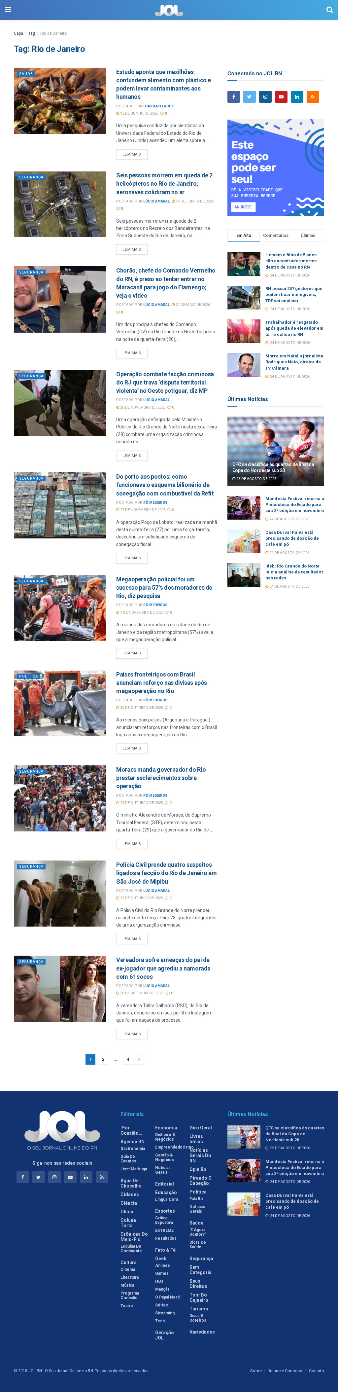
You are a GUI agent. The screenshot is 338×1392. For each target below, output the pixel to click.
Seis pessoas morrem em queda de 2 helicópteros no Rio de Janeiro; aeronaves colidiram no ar (164, 183)
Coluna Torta (128, 1223)
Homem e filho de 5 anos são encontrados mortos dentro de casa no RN (291, 260)
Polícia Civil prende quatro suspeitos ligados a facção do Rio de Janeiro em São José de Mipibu (166, 873)
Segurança (31, 177)
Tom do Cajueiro (198, 1297)
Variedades (202, 1332)
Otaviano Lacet (158, 106)
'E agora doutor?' (197, 1232)
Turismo (198, 1308)
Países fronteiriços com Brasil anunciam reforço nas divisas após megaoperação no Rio (161, 682)
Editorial (164, 1184)
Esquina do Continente (131, 1248)
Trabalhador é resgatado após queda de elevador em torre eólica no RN (294, 328)
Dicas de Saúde (197, 1244)
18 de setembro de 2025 (141, 993)
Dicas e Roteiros (197, 1318)
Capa (18, 33)
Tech (160, 1321)
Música (127, 1285)
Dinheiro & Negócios (165, 1137)
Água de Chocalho (131, 1183)
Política (28, 676)
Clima (126, 1211)
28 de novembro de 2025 (142, 407)
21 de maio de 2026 (192, 305)
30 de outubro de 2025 (141, 708)
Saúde (26, 74)
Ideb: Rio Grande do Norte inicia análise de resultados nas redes (294, 572)
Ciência (128, 1203)
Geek (160, 1258)
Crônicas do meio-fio (134, 1236)
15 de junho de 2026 (138, 113)
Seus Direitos (198, 1283)
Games (162, 1273)
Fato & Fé (165, 1250)
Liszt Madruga (133, 1169)
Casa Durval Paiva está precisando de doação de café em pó (292, 538)
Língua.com (166, 1199)
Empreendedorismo (174, 1147)
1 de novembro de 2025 (141, 612)
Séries (161, 1305)
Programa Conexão (129, 1295)
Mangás (162, 1289)
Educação (166, 1192)
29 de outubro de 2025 (141, 803)
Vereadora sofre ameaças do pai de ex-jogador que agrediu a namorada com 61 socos (163, 968)
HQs (159, 1281)
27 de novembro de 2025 (142, 510)
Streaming (165, 1313)
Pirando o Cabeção (200, 1180)
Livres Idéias (196, 1139)
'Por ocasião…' (131, 1130)
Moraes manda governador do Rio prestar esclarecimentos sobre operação (161, 777)
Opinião (197, 1169)
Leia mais (131, 154)
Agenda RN (132, 1141)
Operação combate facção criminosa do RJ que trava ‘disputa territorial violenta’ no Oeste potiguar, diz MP (165, 382)
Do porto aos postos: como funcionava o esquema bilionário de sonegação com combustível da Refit (165, 484)
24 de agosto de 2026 (288, 519)
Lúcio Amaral (156, 201)
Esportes (165, 1211)
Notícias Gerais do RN (200, 1155)
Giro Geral (200, 1127)
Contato (316, 1370)
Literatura (129, 1277)
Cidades (129, 1194)
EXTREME (164, 1230)
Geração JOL (164, 1335)
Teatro (126, 1305)
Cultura (128, 1262)
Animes (162, 1265)
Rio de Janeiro (53, 33)
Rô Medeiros (155, 502)
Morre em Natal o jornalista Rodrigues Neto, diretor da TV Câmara (294, 361)
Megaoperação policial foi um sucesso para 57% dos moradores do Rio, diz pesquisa (164, 587)
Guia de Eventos (128, 1158)
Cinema (127, 1269)
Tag (31, 33)
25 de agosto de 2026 (255, 479)
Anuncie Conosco (285, 1370)
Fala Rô (196, 1198)
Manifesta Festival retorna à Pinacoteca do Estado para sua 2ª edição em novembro (294, 504)
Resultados (166, 1238)
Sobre (256, 1370)
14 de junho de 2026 (194, 201)
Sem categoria (200, 1269)
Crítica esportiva (164, 1220)
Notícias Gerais (163, 1170)
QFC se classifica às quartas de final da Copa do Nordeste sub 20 (294, 1133)
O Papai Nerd (167, 1297)
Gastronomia (132, 1148)
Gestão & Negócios (164, 1157)
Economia (166, 1127)
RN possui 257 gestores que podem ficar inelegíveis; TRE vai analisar (293, 294)
